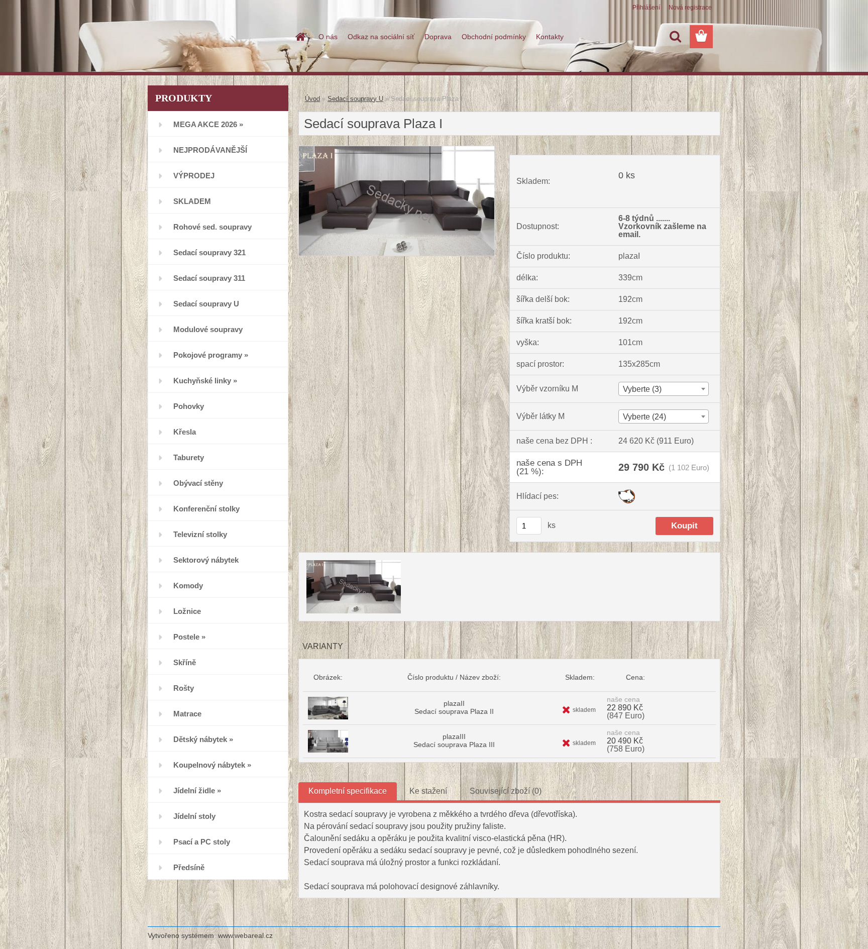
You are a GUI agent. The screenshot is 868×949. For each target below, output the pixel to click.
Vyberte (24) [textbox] (644, 416)
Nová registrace (690, 7)
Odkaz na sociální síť (381, 37)
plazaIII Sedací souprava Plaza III (454, 740)
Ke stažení (428, 791)
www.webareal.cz (245, 935)
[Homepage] (299, 36)
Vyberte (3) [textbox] (642, 389)
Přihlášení (646, 7)
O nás (328, 37)
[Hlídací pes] (626, 493)
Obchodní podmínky (494, 37)
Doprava (438, 37)
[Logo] (217, 37)
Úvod (312, 98)
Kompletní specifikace (347, 791)
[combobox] (663, 389)
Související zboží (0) (505, 791)
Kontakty (550, 37)
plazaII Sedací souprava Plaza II (454, 707)
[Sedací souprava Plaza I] (396, 150)
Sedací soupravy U (355, 98)
